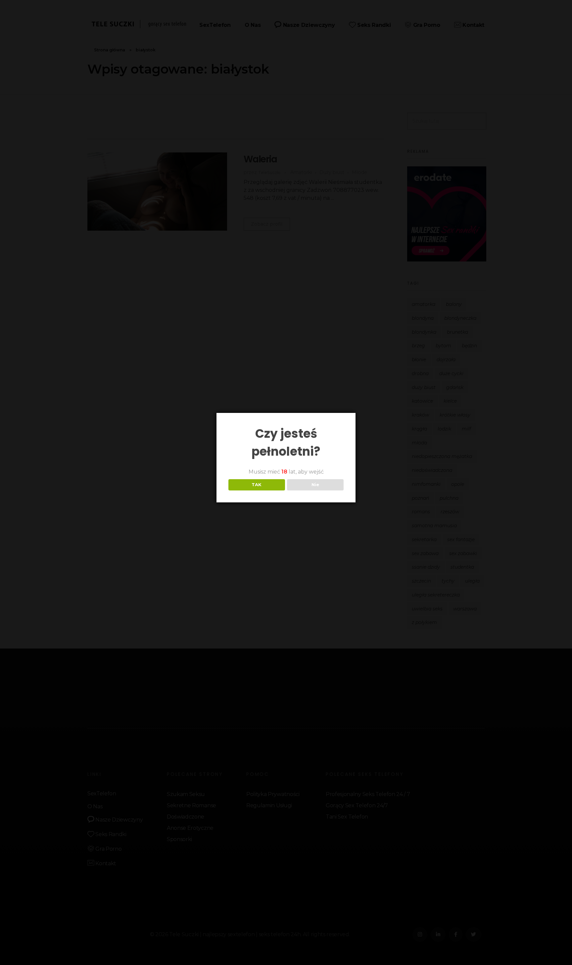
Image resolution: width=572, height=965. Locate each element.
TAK (257, 484)
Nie (315, 484)
